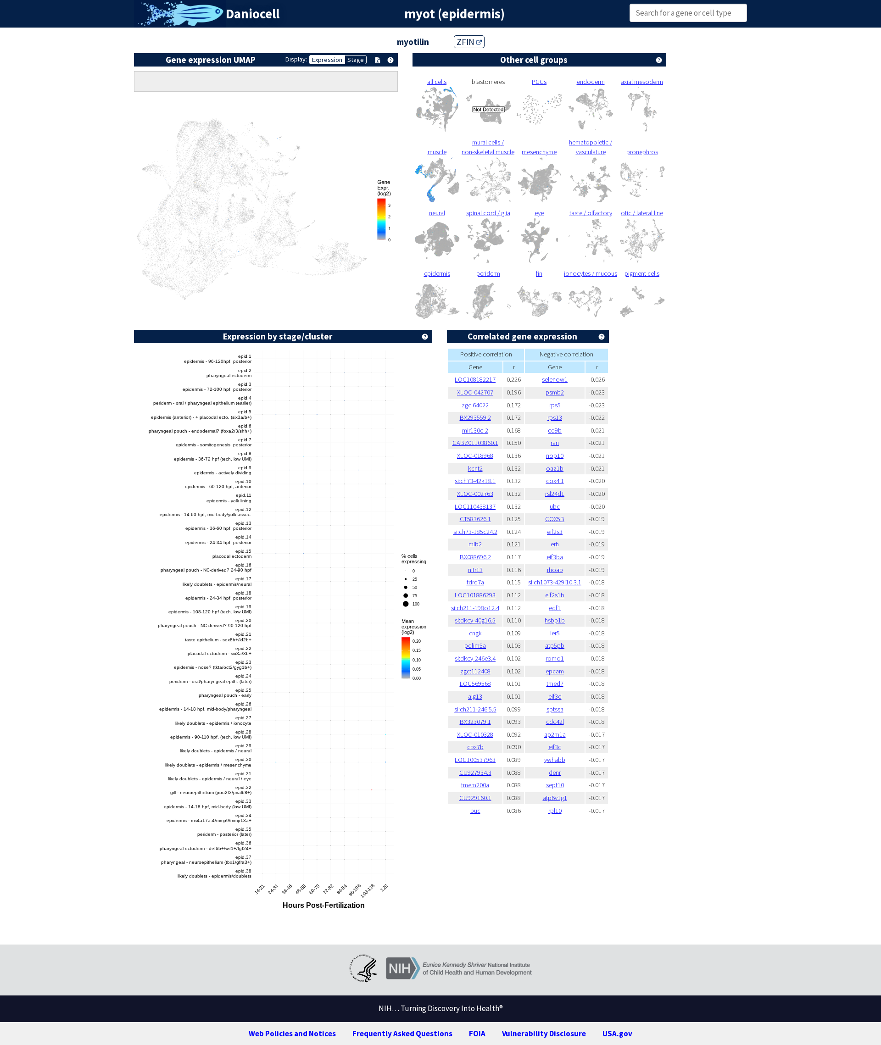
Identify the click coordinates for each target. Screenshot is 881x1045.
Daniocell (252, 14)
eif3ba (554, 557)
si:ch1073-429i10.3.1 (554, 582)
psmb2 (555, 392)
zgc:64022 (475, 405)
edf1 (555, 608)
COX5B (554, 519)
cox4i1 (555, 481)
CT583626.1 (475, 519)
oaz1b (554, 468)
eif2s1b (554, 595)
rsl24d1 (554, 493)
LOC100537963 (475, 760)
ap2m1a (555, 734)
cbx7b (475, 747)
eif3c (554, 747)
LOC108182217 (475, 379)
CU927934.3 (475, 772)
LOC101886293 (475, 595)
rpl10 (555, 810)
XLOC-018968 (475, 455)
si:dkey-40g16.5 (475, 620)
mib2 (475, 544)
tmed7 (554, 683)
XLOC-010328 (475, 734)
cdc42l (555, 721)
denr (555, 772)
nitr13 (475, 570)
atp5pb (554, 645)
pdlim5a (475, 645)
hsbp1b (555, 620)
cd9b (555, 430)
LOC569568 (475, 683)
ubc (555, 506)
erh (555, 544)
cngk (475, 633)
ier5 (555, 633)
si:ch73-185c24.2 (475, 532)
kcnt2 (475, 468)
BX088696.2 (475, 557)
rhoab (555, 570)
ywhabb (554, 760)
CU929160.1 (475, 798)
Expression (327, 60)
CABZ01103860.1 (475, 443)
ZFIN (466, 41)
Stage (355, 60)
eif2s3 (555, 532)
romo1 (555, 658)
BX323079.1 (475, 721)
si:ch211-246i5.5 (475, 709)
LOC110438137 (475, 506)
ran (555, 443)
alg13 (475, 696)
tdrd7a (475, 582)
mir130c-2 (475, 430)
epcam (555, 671)
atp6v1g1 (555, 798)
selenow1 (555, 379)
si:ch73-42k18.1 (475, 481)
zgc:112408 (475, 671)
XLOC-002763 (475, 493)
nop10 (554, 455)
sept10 (555, 785)
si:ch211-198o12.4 (475, 608)
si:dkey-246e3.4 (475, 658)
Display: (296, 59)
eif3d (555, 696)
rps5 (555, 405)
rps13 (554, 417)
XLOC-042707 (475, 392)
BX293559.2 (475, 417)
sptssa (554, 709)
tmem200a (475, 785)
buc (475, 810)
